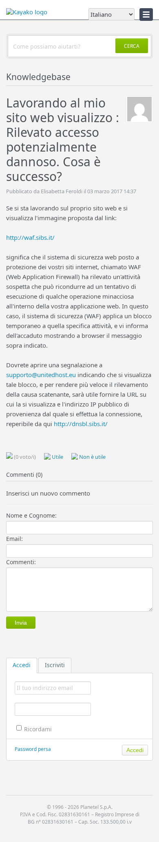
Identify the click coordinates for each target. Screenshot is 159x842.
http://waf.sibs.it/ (30, 237)
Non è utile (92, 456)
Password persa (33, 749)
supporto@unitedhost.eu (41, 375)
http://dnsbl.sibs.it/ (81, 424)
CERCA (131, 45)
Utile (57, 456)
